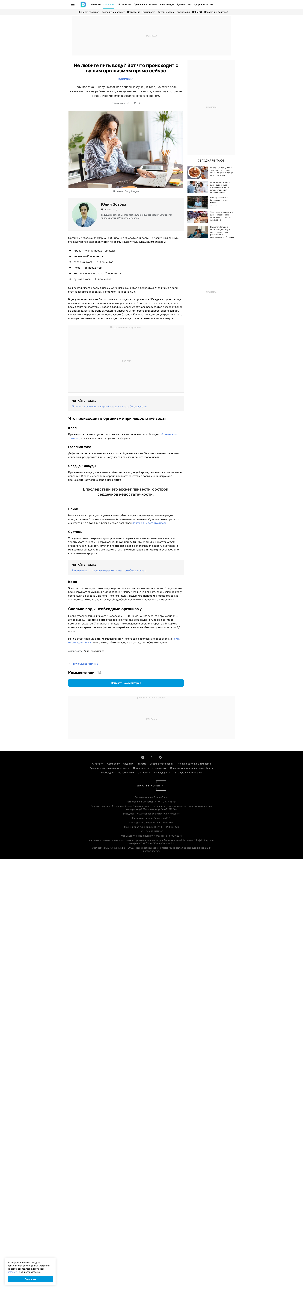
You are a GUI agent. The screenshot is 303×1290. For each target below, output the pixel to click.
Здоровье (108, 4)
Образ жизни (124, 4)
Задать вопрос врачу (161, 763)
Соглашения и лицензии (120, 763)
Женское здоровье (88, 12)
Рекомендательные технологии (117, 772)
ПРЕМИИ (197, 12)
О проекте (98, 763)
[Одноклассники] (151, 757)
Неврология (133, 12)
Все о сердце (167, 4)
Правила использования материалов (109, 768)
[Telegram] (160, 757)
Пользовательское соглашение (149, 768)
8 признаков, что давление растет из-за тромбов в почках (109, 570)
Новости (96, 4)
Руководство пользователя (188, 772)
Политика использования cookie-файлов (192, 768)
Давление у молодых (113, 12)
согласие (12, 1272)
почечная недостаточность (149, 523)
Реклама (141, 763)
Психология (149, 12)
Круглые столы (166, 12)
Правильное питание (145, 4)
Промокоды (183, 12)
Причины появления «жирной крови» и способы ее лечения (109, 406)
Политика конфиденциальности (194, 763)
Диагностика (184, 4)
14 (138, 103)
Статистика (144, 772)
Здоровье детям (203, 4)
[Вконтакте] (142, 757)
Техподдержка (162, 772)
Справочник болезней (216, 12)
